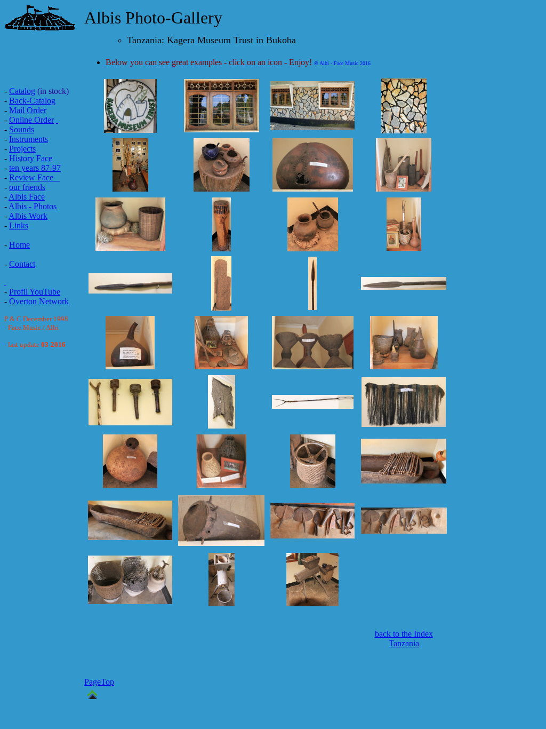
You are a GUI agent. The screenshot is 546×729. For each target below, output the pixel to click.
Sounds (21, 129)
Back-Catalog (32, 100)
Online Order (31, 119)
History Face (30, 158)
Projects (22, 148)
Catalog (22, 91)
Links (18, 225)
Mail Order (27, 110)
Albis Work (28, 215)
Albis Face (27, 196)
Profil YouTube (34, 291)
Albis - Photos (33, 206)
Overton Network (39, 301)
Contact (22, 263)
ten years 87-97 (35, 167)
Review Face (31, 177)
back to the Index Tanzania (404, 638)
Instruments (28, 139)
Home (19, 244)
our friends (27, 187)
